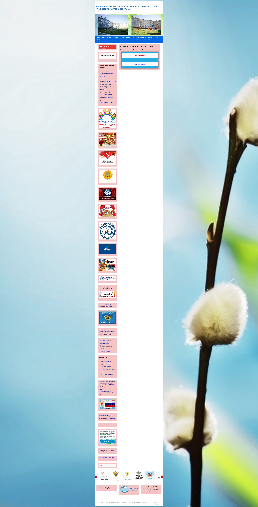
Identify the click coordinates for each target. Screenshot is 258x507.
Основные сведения (104, 70)
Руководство (102, 78)
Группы (103, 37)
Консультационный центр (118, 37)
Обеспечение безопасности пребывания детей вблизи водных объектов (108, 369)
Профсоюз (102, 345)
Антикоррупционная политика (129, 39)
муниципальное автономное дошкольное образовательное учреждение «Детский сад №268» (127, 7)
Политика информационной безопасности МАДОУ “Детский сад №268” (107, 393)
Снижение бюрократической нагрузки (145, 39)
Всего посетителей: (102, 488)
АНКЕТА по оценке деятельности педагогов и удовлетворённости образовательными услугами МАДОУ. (107, 417)
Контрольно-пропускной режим (107, 375)
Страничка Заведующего (105, 329)
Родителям (109, 37)
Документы (102, 74)
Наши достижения (149, 37)
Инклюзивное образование (105, 340)
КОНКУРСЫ (99, 39)
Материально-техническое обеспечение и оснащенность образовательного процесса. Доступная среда (108, 83)
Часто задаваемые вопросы (105, 334)
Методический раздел (104, 343)
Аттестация (102, 348)
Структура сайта (158, 504)
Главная (98, 37)
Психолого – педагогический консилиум (112, 39)
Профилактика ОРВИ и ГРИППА (106, 304)
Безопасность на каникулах (106, 372)
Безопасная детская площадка (107, 374)
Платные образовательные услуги (107, 86)
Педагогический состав (104, 79)
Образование (102, 76)
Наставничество (103, 349)
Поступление (128, 37)
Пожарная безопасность (106, 366)
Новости (156, 37)
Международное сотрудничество (106, 97)
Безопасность (102, 359)
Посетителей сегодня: (103, 487)
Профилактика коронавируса (106, 306)
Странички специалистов (138, 37)
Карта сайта (102, 451)
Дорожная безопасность (106, 361)
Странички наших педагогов (105, 351)
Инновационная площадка (105, 341)
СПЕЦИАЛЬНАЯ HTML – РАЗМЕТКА (107, 450)
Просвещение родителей (102, 41)
